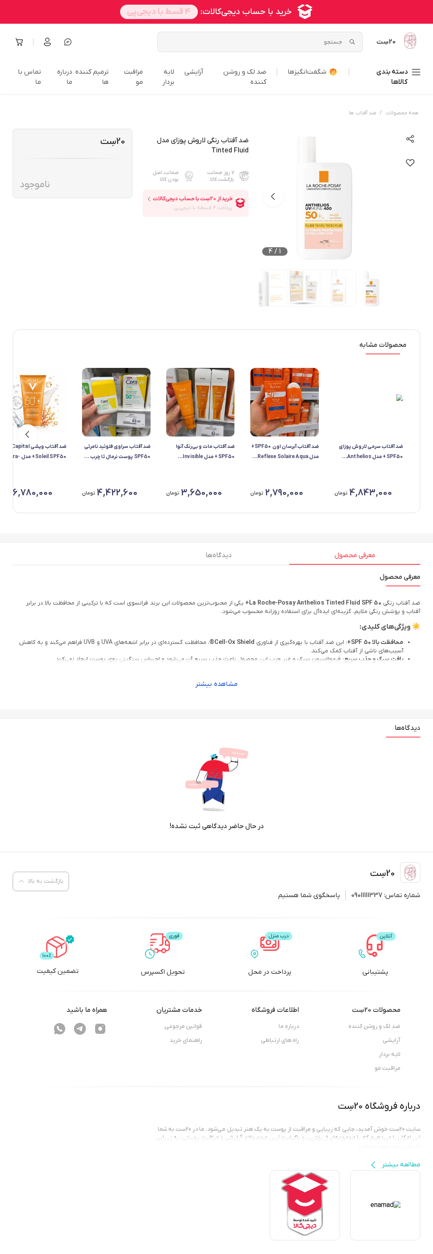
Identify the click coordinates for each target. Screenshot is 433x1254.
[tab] (354, 557)
